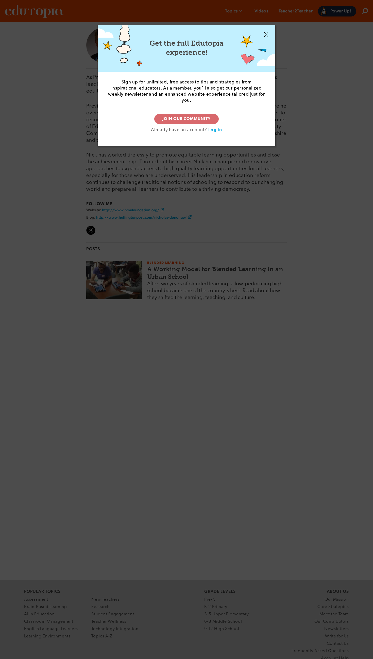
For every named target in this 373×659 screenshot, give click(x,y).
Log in (215, 129)
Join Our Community (186, 119)
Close (266, 34)
